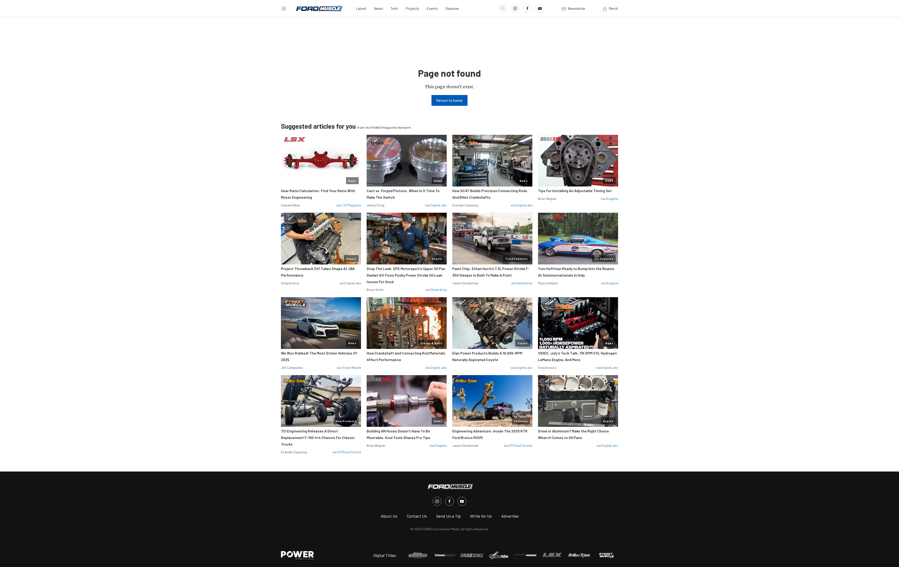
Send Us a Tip (448, 516)
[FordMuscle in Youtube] (461, 501)
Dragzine (612, 199)
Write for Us (481, 516)
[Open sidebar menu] (284, 8)
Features (452, 8)
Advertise (510, 516)
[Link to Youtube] (539, 8)
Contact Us (417, 516)
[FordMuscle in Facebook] (449, 501)
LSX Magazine (351, 205)
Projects (412, 8)
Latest (361, 8)
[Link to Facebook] (527, 8)
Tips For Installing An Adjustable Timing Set (575, 190)
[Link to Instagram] (515, 8)
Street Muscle (351, 367)
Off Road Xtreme (349, 452)
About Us (389, 516)
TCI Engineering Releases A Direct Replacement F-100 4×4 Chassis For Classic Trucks (318, 437)
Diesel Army (439, 290)
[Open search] (503, 8)
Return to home (449, 100)
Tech (394, 8)
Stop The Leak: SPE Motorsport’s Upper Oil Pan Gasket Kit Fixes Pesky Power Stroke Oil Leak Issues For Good (406, 275)
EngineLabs (438, 205)
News (378, 8)
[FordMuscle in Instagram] (437, 501)
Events (432, 8)
